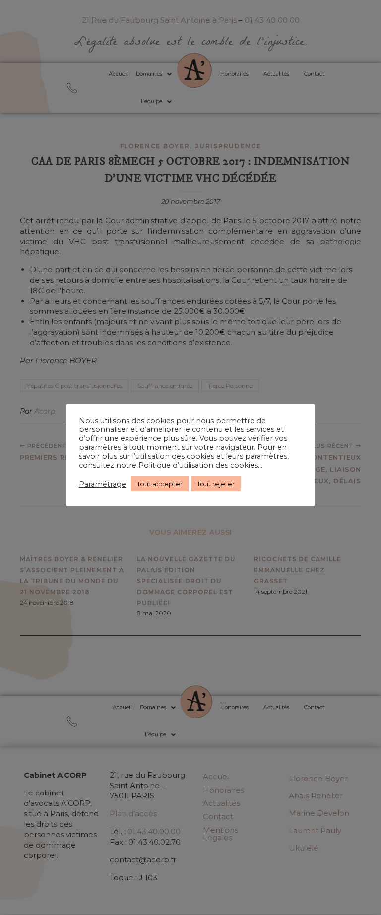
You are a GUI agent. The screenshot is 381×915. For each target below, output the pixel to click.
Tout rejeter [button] (216, 484)
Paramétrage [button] (102, 484)
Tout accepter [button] (160, 484)
